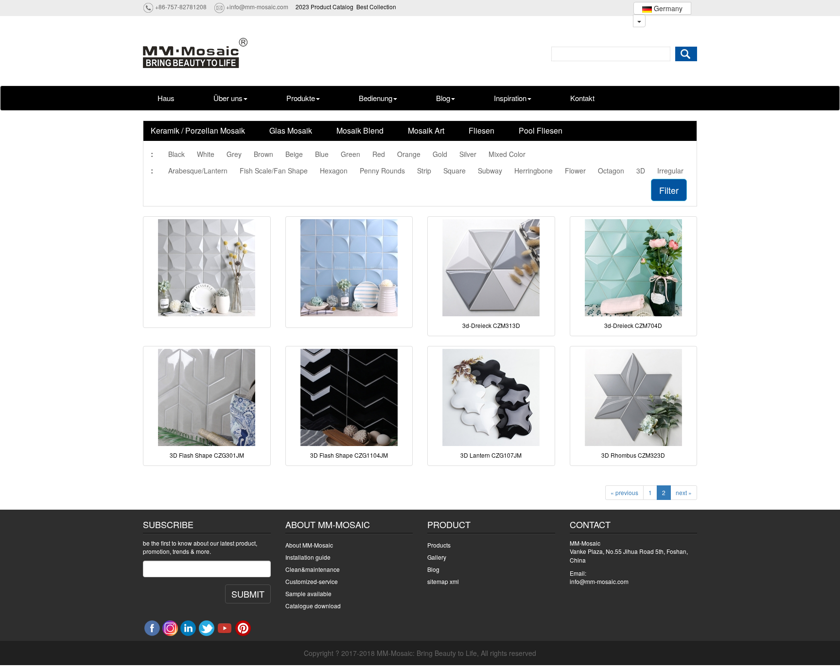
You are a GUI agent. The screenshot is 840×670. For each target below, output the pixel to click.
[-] (206, 268)
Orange (408, 154)
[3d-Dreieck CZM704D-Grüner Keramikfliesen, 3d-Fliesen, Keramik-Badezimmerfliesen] (633, 268)
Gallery (436, 557)
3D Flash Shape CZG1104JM (349, 455)
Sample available (308, 593)
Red (378, 154)
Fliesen (481, 130)
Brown (263, 154)
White (205, 154)
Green (350, 154)
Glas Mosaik (290, 130)
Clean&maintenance (312, 569)
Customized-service (311, 581)
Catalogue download (313, 605)
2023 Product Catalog (324, 6)
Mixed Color (507, 154)
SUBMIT (247, 593)
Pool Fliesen (540, 130)
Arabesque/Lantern (198, 170)
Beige (294, 154)
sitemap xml (443, 581)
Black (176, 154)
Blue (322, 154)
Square (454, 170)
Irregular (670, 170)
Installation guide (308, 557)
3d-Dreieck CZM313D (491, 325)
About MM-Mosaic (309, 545)
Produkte (300, 98)
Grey (234, 154)
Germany (667, 8)
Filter (669, 190)
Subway (490, 170)
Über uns (228, 98)
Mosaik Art (426, 130)
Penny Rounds (382, 170)
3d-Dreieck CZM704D (633, 325)
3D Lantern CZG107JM (491, 455)
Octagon (611, 170)
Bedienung (375, 98)
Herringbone (533, 170)
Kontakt (582, 98)
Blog (443, 98)
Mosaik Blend (360, 130)
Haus (166, 98)
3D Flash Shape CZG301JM (207, 455)
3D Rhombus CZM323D (633, 455)
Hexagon (334, 170)
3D (640, 170)
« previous (624, 492)
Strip (424, 170)
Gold (440, 154)
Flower (575, 170)
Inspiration (510, 98)
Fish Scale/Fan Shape (274, 170)
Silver (467, 154)
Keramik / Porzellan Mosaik (198, 130)
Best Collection (376, 6)
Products (439, 545)
